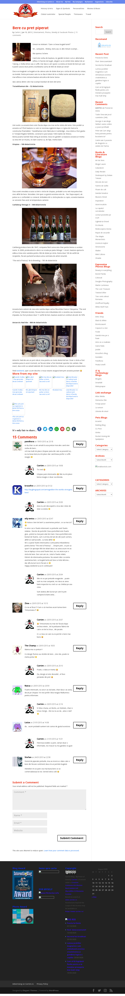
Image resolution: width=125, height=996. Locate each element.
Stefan (28, 757)
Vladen (98, 250)
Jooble (97, 349)
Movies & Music (93, 9)
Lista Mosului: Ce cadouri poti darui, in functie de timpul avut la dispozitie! (72, 394)
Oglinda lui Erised (102, 221)
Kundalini (98, 357)
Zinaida (98, 258)
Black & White (100, 320)
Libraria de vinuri (101, 411)
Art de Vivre (99, 160)
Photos (48, 32)
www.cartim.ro (71, 900)
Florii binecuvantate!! (103, 61)
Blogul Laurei (100, 164)
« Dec (94, 897)
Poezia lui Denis (101, 58)
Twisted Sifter (100, 292)
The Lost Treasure (102, 289)
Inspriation (99, 201)
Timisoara (78, 14)
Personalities (78, 9)
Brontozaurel (100, 324)
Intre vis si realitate (102, 342)
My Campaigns (78, 2)
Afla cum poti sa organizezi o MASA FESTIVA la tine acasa (18, 420)
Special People (64, 14)
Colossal (98, 277)
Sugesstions (99, 2)
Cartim (17, 32)
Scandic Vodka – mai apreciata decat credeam (18, 392)
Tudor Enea (99, 114)
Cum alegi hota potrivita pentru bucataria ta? (103, 133)
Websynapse (100, 386)
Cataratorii (99, 168)
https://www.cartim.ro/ (74, 911)
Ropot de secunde (102, 232)
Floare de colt (100, 189)
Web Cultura (100, 254)
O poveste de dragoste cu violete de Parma (103, 143)
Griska (97, 432)
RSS (74, 919)
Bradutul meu (57, 390)
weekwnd (20, 370)
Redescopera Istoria (103, 229)
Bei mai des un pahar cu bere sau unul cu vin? (44, 392)
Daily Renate (100, 171)
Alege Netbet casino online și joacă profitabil (103, 124)
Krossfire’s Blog (101, 353)
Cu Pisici (98, 428)
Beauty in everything (103, 270)
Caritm (74, 880)
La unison (99, 407)
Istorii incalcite (101, 204)
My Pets (68, 2)
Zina (27, 603)
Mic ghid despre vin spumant (31, 391)
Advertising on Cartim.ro (45, 2)
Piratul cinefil (100, 364)
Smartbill (98, 382)
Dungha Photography (103, 281)
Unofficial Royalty (102, 303)
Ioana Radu (99, 346)
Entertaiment (39, 32)
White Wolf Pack (101, 307)
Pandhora (99, 361)
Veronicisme (100, 247)
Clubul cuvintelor (48, 14)
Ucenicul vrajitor (101, 243)
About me (59, 2)
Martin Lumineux (102, 285)
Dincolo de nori (101, 182)
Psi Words (99, 225)
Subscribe (109, 2)
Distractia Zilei (101, 400)
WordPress (54, 990)
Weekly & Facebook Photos (63, 32)
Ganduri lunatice (101, 193)
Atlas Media (100, 396)
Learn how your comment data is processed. (61, 850)
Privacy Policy (42, 984)
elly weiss (29, 518)
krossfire (29, 485)
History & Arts (47, 9)
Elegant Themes (30, 990)
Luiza (27, 722)
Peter (97, 130)
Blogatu (98, 379)
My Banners (89, 2)
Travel (88, 14)
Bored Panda (100, 274)
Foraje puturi (100, 404)
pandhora (29, 441)
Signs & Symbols (63, 9)
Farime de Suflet (101, 186)
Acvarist (98, 421)
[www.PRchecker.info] (49, 893)
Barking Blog (100, 425)
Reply (79, 444)
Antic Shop (99, 317)
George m (99, 121)
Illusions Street (101, 197)
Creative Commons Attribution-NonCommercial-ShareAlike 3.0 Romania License (74, 888)
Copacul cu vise (101, 328)
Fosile (97, 332)
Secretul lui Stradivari (103, 65)
